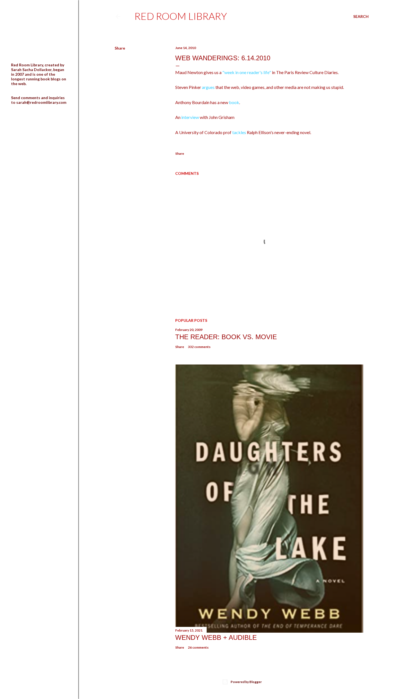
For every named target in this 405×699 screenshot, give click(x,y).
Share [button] (120, 48)
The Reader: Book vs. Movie (226, 337)
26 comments (198, 647)
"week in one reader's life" (246, 72)
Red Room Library (180, 16)
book (234, 102)
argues (208, 87)
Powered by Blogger (246, 682)
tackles (239, 132)
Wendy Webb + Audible (216, 637)
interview (190, 117)
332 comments (199, 347)
